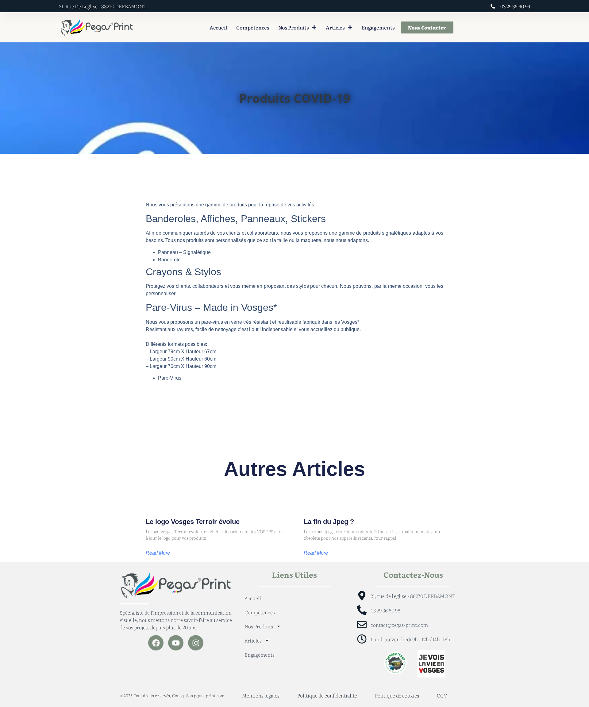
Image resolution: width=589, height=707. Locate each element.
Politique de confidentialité (327, 695)
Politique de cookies (397, 695)
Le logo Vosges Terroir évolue (193, 521)
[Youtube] (175, 642)
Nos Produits (293, 27)
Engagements (378, 27)
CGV (442, 695)
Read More (158, 553)
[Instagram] (195, 642)
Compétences (252, 27)
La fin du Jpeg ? (329, 521)
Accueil (218, 27)
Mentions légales (260, 695)
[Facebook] (156, 642)
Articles (335, 27)
